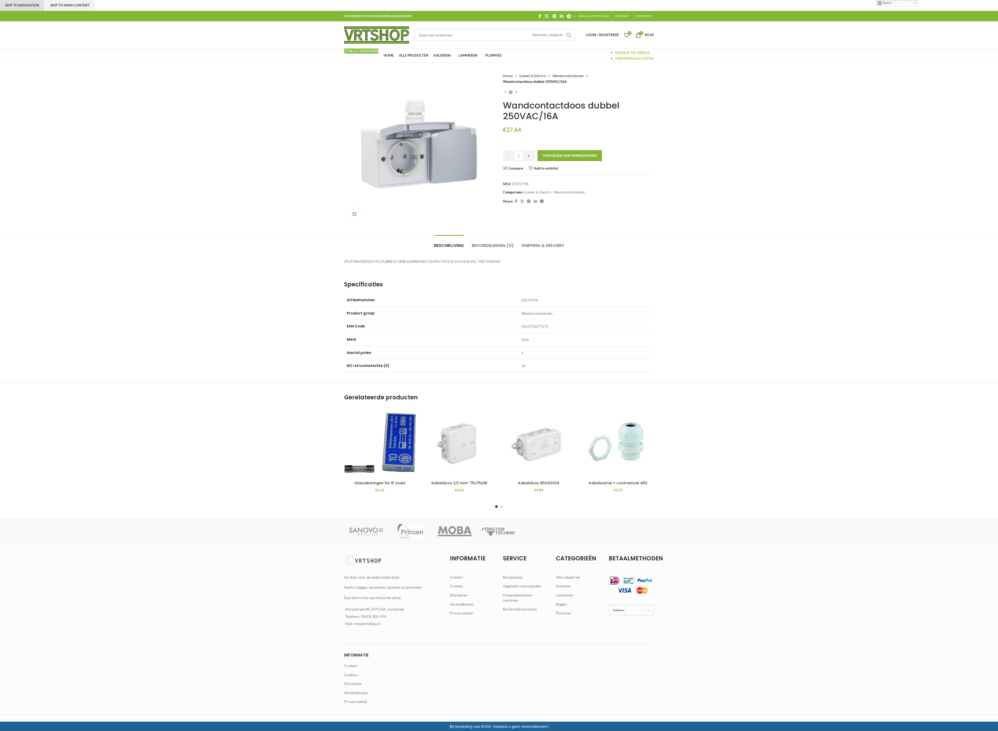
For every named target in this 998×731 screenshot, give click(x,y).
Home (508, 75)
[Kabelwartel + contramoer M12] (618, 443)
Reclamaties (512, 577)
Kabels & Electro (532, 75)
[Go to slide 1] (496, 506)
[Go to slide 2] (501, 506)
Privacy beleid (461, 613)
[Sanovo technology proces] (366, 531)
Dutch (886, 3)
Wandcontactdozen (568, 75)
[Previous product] (505, 92)
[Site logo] (376, 34)
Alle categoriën (568, 577)
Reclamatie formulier (520, 609)
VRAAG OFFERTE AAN (594, 16)
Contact (456, 577)
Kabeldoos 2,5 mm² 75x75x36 (459, 483)
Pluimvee (563, 613)
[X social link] (546, 16)
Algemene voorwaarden (522, 586)
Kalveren (563, 586)
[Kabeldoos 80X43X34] (539, 443)
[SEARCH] (569, 35)
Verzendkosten (462, 604)
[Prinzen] (410, 531)
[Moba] (455, 531)
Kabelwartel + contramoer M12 (618, 483)
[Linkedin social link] (561, 16)
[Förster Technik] (499, 531)
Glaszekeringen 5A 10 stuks (379, 483)
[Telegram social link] (569, 16)
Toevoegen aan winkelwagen (570, 155)
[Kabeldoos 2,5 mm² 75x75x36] (459, 443)
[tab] (449, 243)
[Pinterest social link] (554, 16)
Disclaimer (459, 595)
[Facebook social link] (540, 16)
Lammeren (564, 595)
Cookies (456, 586)
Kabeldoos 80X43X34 (538, 483)
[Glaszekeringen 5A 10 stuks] (380, 443)
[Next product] (515, 92)
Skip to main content (70, 5)
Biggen (561, 604)
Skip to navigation (22, 5)
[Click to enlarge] (354, 213)
